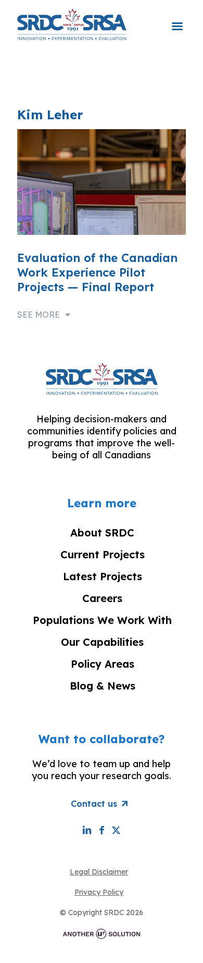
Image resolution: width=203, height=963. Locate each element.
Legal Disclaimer (99, 872)
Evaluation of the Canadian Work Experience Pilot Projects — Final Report (97, 272)
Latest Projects (102, 576)
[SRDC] (71, 24)
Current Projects (102, 554)
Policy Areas (102, 663)
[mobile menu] (177, 19)
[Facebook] (101, 830)
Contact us (94, 803)
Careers (102, 598)
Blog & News (102, 685)
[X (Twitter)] (116, 830)
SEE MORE (38, 314)
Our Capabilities (102, 641)
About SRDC (102, 532)
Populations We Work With (102, 620)
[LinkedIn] (87, 830)
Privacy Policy (98, 892)
